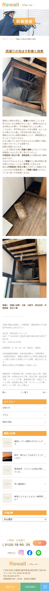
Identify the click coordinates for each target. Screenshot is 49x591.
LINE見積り (30, 587)
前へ (4, 392)
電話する (10, 587)
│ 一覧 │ (24, 392)
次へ (45, 392)
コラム (10, 39)
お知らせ (6, 408)
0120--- (18, 545)
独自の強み (7, 422)
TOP (4, 39)
